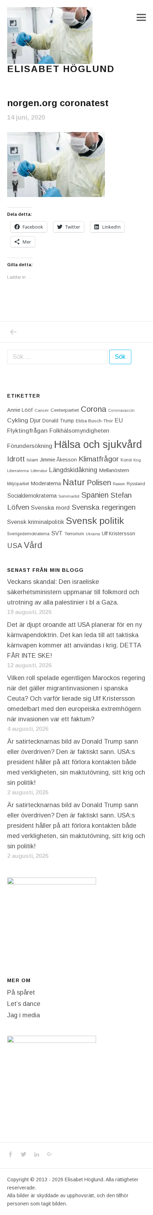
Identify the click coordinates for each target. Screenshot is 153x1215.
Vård (33, 545)
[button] (50, 35)
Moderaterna (46, 483)
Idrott (16, 459)
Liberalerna (18, 471)
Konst (126, 460)
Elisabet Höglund (61, 69)
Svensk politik (95, 520)
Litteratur (39, 471)
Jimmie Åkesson (58, 460)
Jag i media (23, 1015)
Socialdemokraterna (32, 496)
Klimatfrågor (99, 459)
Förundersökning (29, 446)
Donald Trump (58, 420)
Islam (32, 460)
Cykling (17, 420)
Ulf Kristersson (118, 533)
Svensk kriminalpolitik (35, 522)
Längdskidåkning (73, 470)
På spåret (21, 992)
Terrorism (74, 533)
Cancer (42, 410)
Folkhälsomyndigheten (79, 430)
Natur (74, 482)
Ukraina (93, 534)
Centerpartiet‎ (65, 410)
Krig (137, 460)
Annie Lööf (20, 410)
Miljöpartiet (18, 483)
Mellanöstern (114, 470)
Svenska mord (50, 507)
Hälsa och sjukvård (98, 444)
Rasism (119, 484)
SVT (57, 533)
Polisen (99, 482)
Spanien (95, 495)
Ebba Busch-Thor (94, 420)
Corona (93, 409)
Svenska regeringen (104, 507)
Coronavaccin (121, 410)
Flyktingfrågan (27, 430)
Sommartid (68, 496)
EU (119, 420)
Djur (35, 420)
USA (14, 545)
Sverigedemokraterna (28, 533)
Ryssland (136, 483)
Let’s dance (23, 1003)
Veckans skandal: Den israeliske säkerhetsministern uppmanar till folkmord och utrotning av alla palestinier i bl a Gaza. (73, 592)
